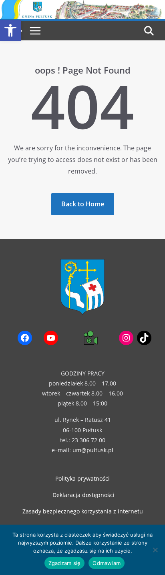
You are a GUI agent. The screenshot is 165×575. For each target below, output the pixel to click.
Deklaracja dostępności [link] (83, 495)
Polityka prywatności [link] (82, 478)
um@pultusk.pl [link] (92, 450)
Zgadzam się (64, 563)
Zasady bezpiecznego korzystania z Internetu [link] (82, 511)
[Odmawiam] (155, 550)
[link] (10, 30)
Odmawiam (107, 563)
